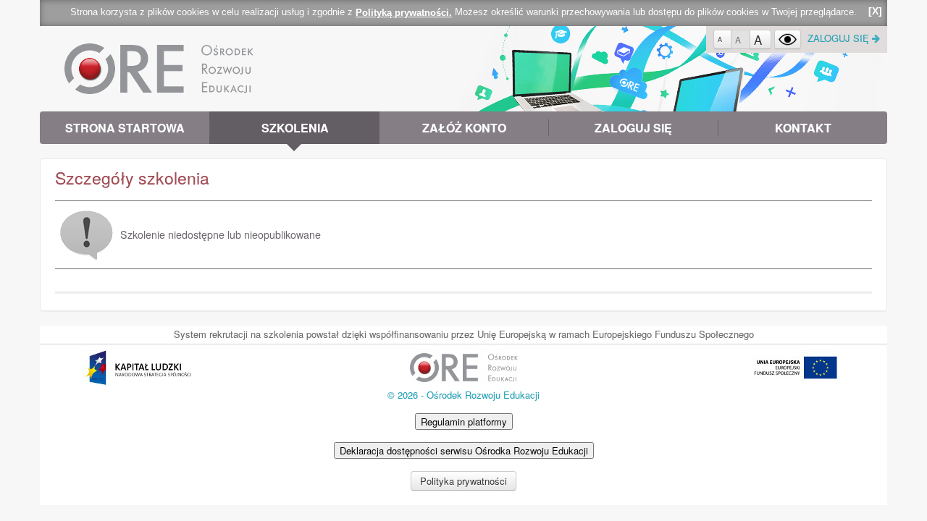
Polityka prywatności (463, 481)
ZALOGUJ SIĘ (840, 38)
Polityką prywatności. (404, 12)
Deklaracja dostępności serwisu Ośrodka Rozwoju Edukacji (464, 450)
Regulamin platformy (464, 421)
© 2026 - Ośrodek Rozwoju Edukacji (463, 395)
